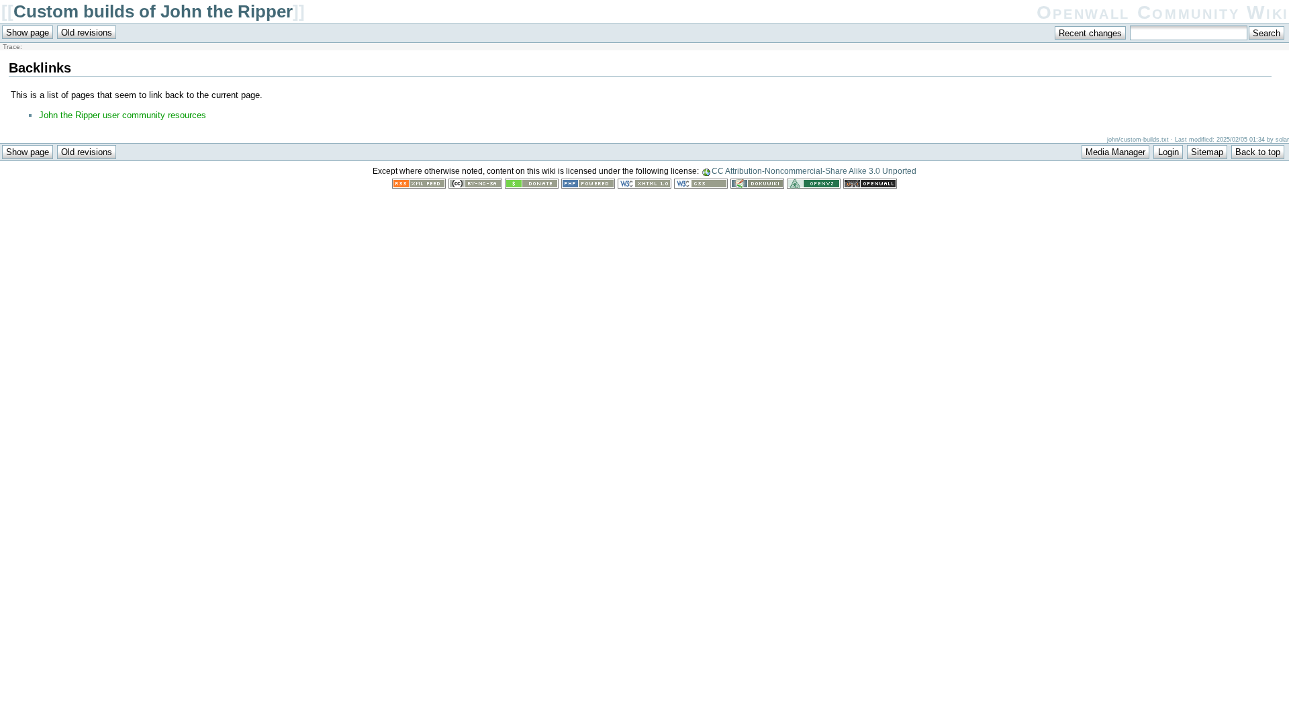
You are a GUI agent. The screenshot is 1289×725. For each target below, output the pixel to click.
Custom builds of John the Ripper (153, 11)
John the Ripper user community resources (122, 115)
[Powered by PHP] (588, 186)
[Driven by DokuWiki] (757, 186)
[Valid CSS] (701, 186)
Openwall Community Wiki (1163, 12)
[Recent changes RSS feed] (419, 186)
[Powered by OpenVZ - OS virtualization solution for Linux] (814, 186)
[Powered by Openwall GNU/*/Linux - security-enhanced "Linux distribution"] (870, 186)
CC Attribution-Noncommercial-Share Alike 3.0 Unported (814, 171)
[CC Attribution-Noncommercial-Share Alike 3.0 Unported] (475, 186)
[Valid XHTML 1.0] (644, 186)
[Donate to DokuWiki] (532, 186)
